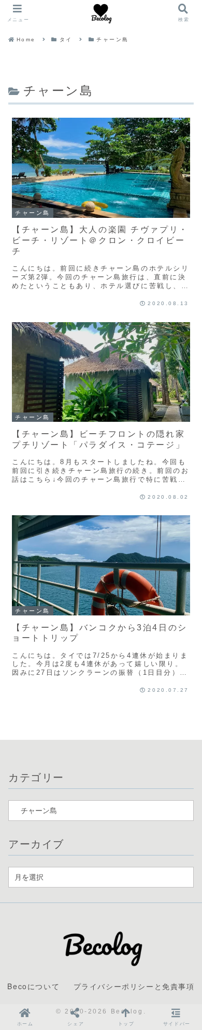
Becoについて (33, 986)
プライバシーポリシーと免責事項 (134, 986)
